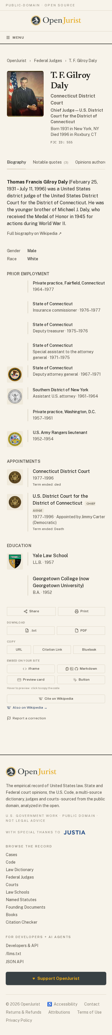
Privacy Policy (19, 1020)
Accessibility (62, 1004)
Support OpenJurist (56, 978)
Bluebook (89, 649)
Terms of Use (89, 1012)
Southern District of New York (60, 390)
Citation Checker (21, 922)
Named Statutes (21, 899)
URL (19, 649)
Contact (92, 1004)
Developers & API (22, 945)
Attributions (59, 1012)
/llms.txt (13, 953)
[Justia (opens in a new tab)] (74, 832)
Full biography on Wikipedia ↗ (34, 233)
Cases (11, 854)
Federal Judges (48, 60)
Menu (18, 37)
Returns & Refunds (23, 1012)
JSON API (15, 961)
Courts (12, 884)
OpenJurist (17, 60)
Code (11, 862)
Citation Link (52, 649)
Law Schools (17, 892)
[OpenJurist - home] (56, 20)
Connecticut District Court (61, 471)
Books (12, 914)
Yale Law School (50, 555)
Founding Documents (25, 907)
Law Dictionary (19, 869)
